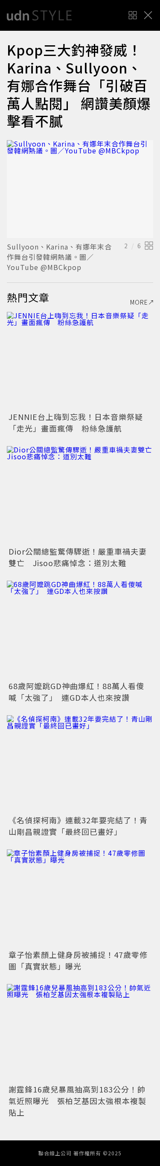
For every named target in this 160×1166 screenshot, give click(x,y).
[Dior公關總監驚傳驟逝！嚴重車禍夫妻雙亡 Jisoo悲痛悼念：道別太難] (80, 495)
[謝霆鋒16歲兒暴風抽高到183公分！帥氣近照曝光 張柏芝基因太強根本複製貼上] (80, 1033)
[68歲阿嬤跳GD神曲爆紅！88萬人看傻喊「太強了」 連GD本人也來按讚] (80, 629)
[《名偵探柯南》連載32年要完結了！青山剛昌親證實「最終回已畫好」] (80, 764)
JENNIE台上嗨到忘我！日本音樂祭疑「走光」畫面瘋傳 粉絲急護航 (76, 422)
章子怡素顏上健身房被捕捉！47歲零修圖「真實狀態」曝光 (78, 960)
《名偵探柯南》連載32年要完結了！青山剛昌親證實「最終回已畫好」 (78, 825)
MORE (139, 302)
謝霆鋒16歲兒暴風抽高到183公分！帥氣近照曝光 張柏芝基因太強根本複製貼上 (77, 1101)
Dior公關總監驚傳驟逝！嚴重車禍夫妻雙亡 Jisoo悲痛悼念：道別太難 (78, 557)
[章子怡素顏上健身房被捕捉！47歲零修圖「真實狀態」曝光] (80, 898)
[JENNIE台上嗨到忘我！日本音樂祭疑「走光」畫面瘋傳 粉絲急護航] (80, 361)
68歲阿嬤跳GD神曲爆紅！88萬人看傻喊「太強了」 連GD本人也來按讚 (76, 691)
